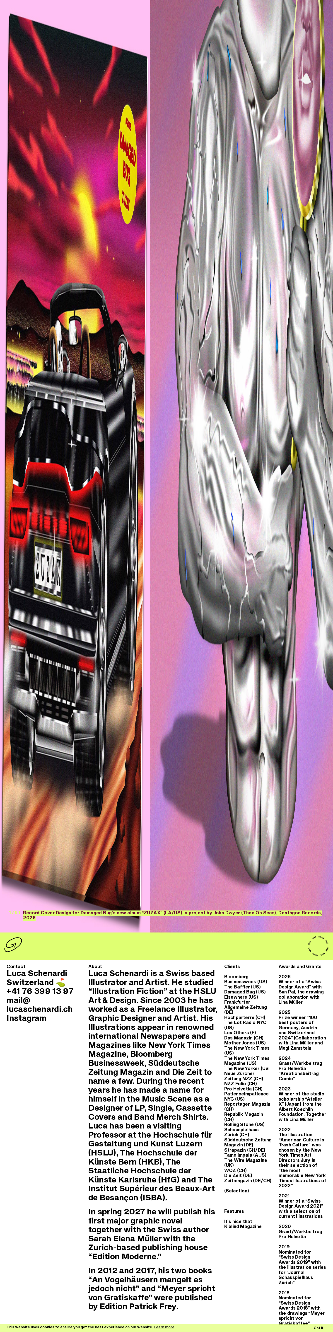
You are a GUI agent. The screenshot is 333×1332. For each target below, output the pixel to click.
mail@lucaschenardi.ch (40, 1005)
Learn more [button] (164, 1327)
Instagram (26, 1018)
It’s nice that (238, 1221)
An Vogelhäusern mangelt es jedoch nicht (145, 1284)
